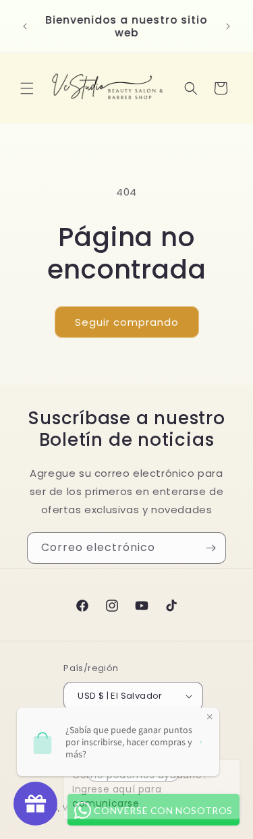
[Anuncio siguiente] (228, 26)
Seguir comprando (127, 322)
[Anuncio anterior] (25, 26)
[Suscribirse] (210, 548)
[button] (27, 88)
